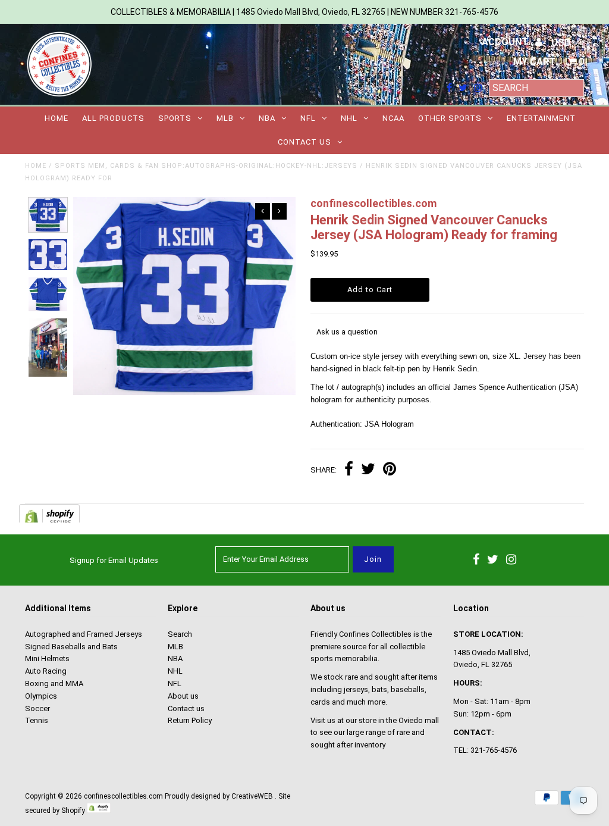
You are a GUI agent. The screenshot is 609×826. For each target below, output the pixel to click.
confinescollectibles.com (123, 796)
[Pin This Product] (389, 470)
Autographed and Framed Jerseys (83, 634)
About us (183, 696)
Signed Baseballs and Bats (71, 646)
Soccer (37, 708)
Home (56, 118)
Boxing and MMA (54, 683)
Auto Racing (46, 671)
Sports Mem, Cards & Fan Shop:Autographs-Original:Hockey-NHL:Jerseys (206, 166)
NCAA (393, 118)
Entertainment (541, 118)
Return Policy (190, 720)
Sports (175, 118)
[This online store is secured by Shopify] (99, 810)
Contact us (304, 141)
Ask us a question (347, 331)
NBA (267, 118)
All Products (113, 118)
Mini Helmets (47, 658)
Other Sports (450, 118)
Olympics (41, 696)
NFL (308, 118)
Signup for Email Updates (114, 560)
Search (180, 634)
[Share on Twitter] (368, 470)
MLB (225, 118)
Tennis (36, 720)
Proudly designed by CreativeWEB (219, 796)
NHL (349, 118)
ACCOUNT (506, 42)
